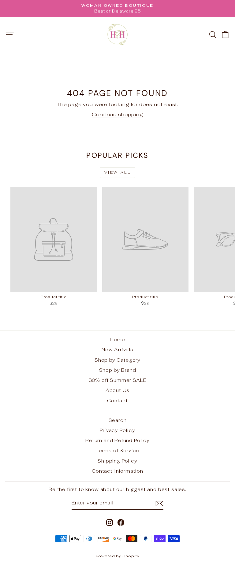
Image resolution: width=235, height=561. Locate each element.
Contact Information (117, 471)
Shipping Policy (117, 461)
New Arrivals (117, 349)
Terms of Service (117, 450)
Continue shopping (117, 114)
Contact (117, 401)
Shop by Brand (117, 370)
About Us (118, 390)
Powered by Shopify (118, 556)
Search (118, 420)
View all (117, 172)
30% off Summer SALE (118, 380)
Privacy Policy (117, 430)
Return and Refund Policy (117, 440)
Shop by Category (117, 360)
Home (117, 339)
